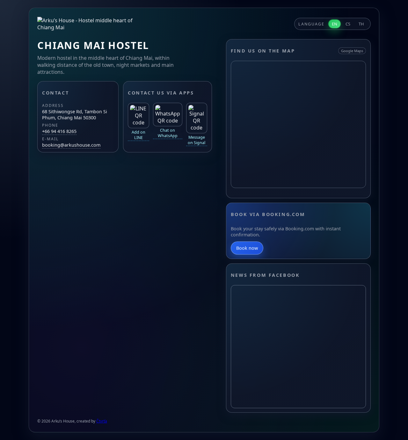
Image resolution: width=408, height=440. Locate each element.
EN (334, 24)
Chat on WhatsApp (168, 133)
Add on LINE (138, 134)
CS (348, 24)
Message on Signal (196, 140)
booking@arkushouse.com (71, 145)
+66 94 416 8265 (59, 131)
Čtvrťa (101, 421)
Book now (247, 248)
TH (361, 24)
